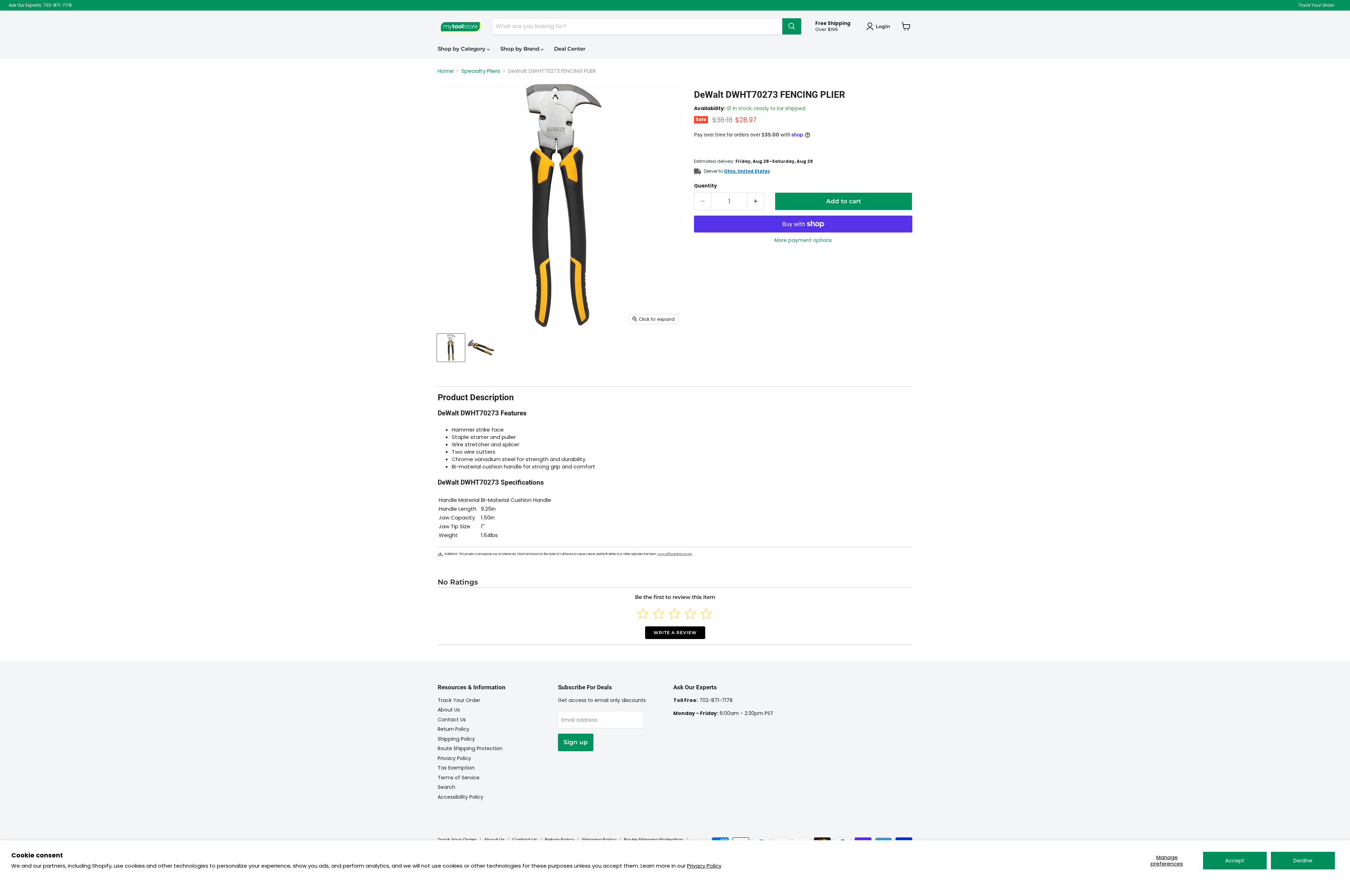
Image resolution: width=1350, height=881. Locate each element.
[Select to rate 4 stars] (690, 613)
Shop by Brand (520, 48)
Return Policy (453, 729)
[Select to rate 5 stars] (706, 613)
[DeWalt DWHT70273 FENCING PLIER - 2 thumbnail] (481, 348)
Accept (1235, 860)
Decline (1302, 860)
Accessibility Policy (460, 796)
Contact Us (452, 719)
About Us (449, 709)
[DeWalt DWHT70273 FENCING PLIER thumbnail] (451, 348)
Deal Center (569, 48)
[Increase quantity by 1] (756, 201)
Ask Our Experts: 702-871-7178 (40, 5)
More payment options (803, 240)
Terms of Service (459, 777)
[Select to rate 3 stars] (674, 613)
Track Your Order (1316, 5)
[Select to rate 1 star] (643, 613)
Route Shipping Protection (470, 748)
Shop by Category (462, 48)
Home (446, 71)
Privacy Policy (704, 865)
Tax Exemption (456, 767)
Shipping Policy (456, 738)
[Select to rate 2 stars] (658, 613)
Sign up (576, 742)
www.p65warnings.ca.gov (674, 554)
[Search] (791, 26)
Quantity (705, 186)
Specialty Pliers (480, 71)
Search (446, 787)
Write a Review (675, 632)
